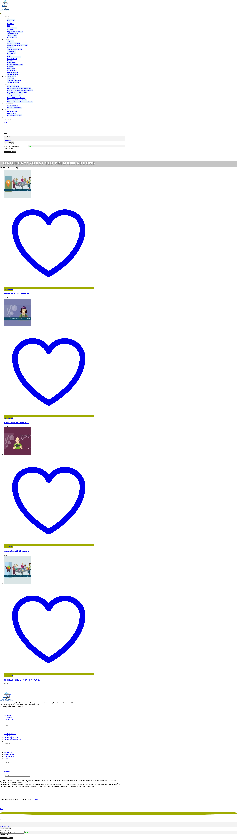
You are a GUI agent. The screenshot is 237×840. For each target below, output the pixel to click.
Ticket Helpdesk (9, 756)
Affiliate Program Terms (11, 738)
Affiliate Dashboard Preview (12, 740)
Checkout (13, 152)
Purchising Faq (8, 752)
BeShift (37, 799)
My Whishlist (8, 721)
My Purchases (8, 717)
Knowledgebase (9, 754)
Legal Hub (7, 771)
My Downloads (8, 719)
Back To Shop (8, 140)
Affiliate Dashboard (10, 734)
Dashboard (7, 715)
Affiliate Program (9, 736)
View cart (7, 152)
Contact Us (7, 758)
